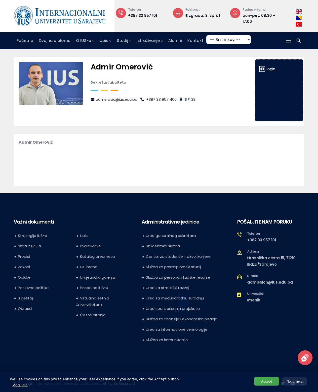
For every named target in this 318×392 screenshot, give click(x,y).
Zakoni (24, 266)
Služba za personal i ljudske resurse (178, 277)
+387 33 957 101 (142, 15)
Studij (122, 40)
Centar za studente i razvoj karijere (178, 256)
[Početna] (60, 15)
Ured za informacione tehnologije (176, 329)
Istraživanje (148, 40)
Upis (104, 40)
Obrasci (25, 308)
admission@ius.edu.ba (270, 282)
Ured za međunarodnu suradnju (175, 298)
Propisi (24, 256)
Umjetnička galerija (97, 277)
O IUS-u (83, 40)
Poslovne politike (33, 287)
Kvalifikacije (90, 246)
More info (20, 385)
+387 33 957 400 (161, 99)
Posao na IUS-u (94, 287)
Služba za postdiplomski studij (173, 266)
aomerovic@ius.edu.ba (116, 99)
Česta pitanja (93, 315)
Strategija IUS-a (32, 235)
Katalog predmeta (97, 256)
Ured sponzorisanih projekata (173, 308)
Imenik (253, 300)
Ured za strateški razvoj (167, 287)
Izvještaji (26, 298)
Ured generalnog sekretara (171, 235)
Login (270, 68)
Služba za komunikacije (167, 339)
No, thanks (294, 381)
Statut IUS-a (29, 246)
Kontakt (195, 40)
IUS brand (88, 266)
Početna (24, 40)
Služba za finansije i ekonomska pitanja (181, 319)
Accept (266, 381)
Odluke (24, 277)
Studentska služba (163, 246)
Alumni (175, 40)
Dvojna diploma (55, 40)
